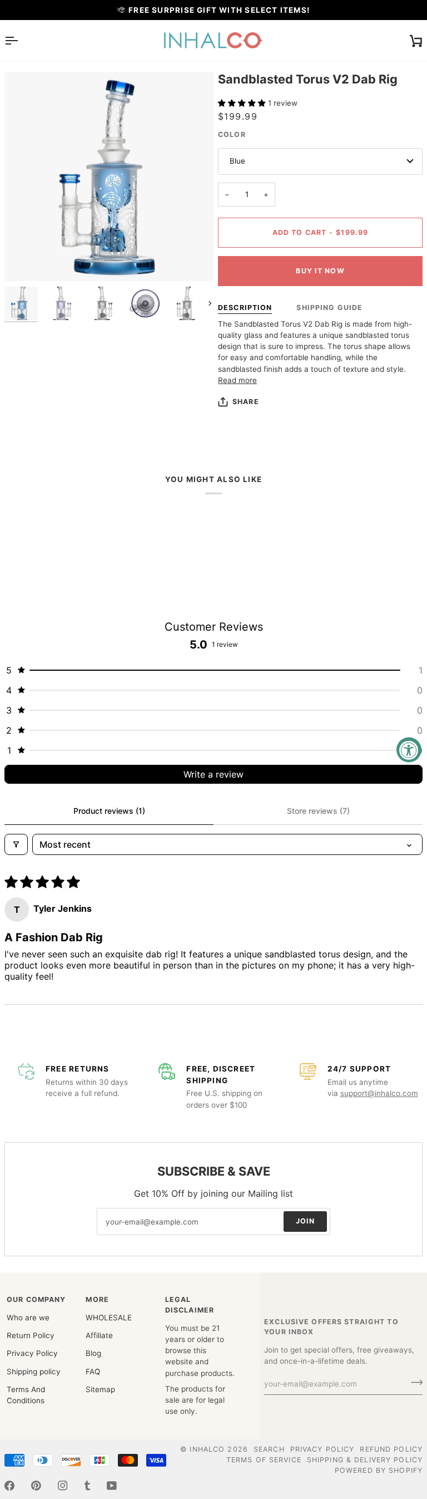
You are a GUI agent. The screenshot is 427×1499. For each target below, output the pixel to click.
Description (245, 307)
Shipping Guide (329, 307)
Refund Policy (391, 1449)
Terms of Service (263, 1460)
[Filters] (16, 844)
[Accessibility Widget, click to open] (408, 749)
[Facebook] (9, 1486)
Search (269, 1449)
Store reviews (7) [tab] (318, 810)
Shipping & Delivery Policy (365, 1460)
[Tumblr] (87, 1486)
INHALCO (207, 1449)
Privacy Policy (32, 1353)
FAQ (93, 1371)
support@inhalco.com (379, 1093)
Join (305, 1221)
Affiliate (99, 1335)
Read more (237, 380)
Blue (237, 160)
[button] (243, 103)
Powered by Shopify (379, 1470)
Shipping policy (34, 1371)
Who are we (28, 1317)
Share (245, 401)
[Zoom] (109, 176)
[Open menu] (21, 40)
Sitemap (100, 1389)
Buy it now (320, 271)
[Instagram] (63, 1486)
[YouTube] (112, 1486)
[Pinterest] (36, 1486)
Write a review (213, 774)
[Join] (413, 1383)
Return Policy (30, 1335)
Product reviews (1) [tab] (109, 810)
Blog (93, 1353)
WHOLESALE (109, 1317)
